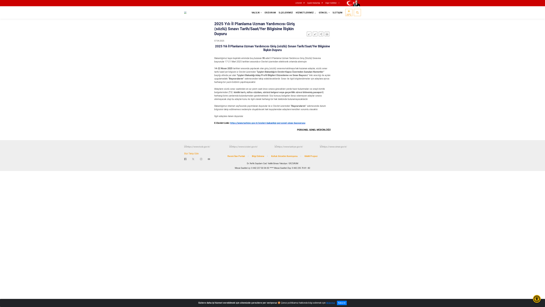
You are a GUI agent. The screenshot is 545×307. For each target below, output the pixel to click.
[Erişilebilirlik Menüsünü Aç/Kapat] (537, 299)
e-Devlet (298, 3)
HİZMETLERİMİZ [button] (305, 13)
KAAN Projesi (311, 156)
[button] (321, 34)
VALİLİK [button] (256, 13)
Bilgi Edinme (258, 156)
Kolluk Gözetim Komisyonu (284, 156)
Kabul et (341, 303)
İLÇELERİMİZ (286, 13)
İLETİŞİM (337, 13)
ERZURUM (270, 13)
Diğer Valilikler (331, 3)
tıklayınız (330, 302)
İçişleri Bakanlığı (313, 3)
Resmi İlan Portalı (236, 156)
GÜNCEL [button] (323, 13)
